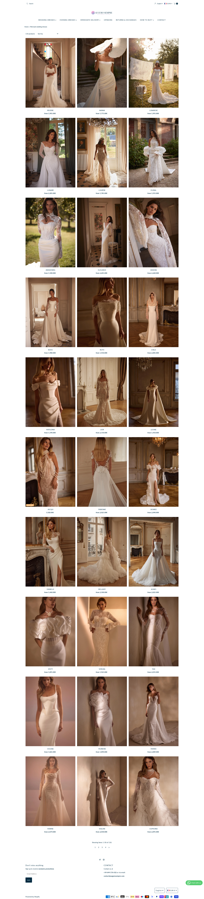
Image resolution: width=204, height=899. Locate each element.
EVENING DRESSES (68, 20)
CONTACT (161, 20)
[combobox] (63, 3)
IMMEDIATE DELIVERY (89, 20)
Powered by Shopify (33, 897)
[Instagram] (103, 859)
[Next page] (109, 847)
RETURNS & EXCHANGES (126, 20)
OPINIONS (108, 20)
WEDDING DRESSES (46, 20)
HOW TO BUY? (146, 20)
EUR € (169, 3)
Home (26, 27)
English (159, 3)
